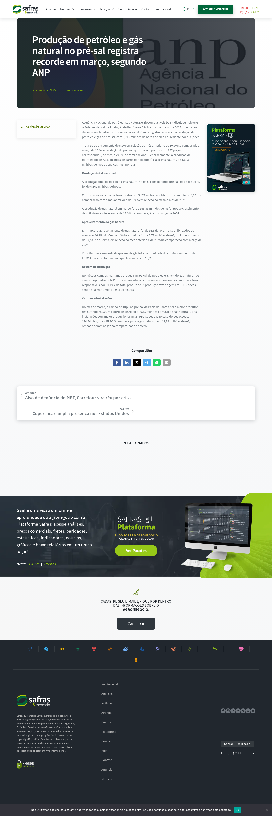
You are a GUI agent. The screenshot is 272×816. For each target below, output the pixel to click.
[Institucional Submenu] (174, 9)
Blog (120, 9)
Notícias (65, 9)
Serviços (104, 9)
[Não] (267, 810)
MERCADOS (50, 564)
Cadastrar (136, 623)
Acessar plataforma (215, 9)
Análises (51, 9)
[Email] (167, 362)
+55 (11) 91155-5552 (238, 753)
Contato (146, 9)
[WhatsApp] (157, 362)
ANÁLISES (34, 564)
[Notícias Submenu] (73, 9)
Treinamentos (86, 9)
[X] (137, 362)
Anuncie (132, 9)
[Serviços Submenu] (113, 9)
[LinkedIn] (127, 362)
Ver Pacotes (136, 550)
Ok (237, 809)
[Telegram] (147, 362)
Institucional (163, 9)
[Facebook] (117, 362)
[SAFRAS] (25, 9)
